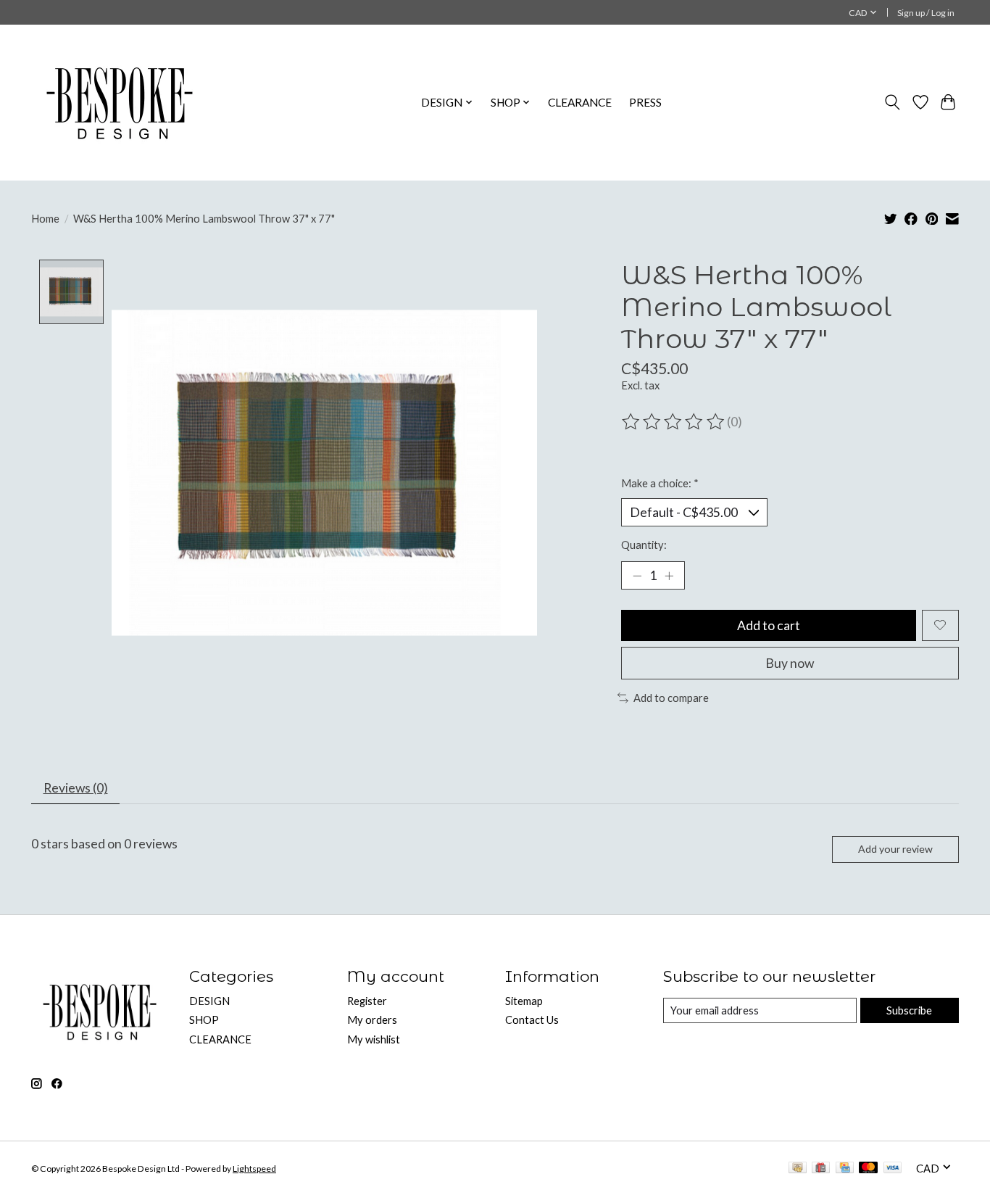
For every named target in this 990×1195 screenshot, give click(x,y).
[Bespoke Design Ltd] (120, 102)
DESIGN (209, 1001)
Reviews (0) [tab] (75, 787)
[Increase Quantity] (669, 575)
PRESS (645, 102)
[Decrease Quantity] (637, 575)
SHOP (204, 1020)
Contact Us (532, 1020)
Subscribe (909, 1010)
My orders (372, 1020)
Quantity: (644, 545)
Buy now (789, 663)
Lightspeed (254, 1168)
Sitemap (524, 1001)
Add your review (895, 849)
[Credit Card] (845, 1168)
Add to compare (671, 698)
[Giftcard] (821, 1168)
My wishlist (373, 1039)
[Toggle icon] (892, 102)
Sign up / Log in (925, 12)
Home (45, 218)
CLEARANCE (580, 102)
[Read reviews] (674, 422)
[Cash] (798, 1168)
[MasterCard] (868, 1168)
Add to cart (768, 625)
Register (367, 1001)
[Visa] (892, 1168)
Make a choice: (660, 483)
